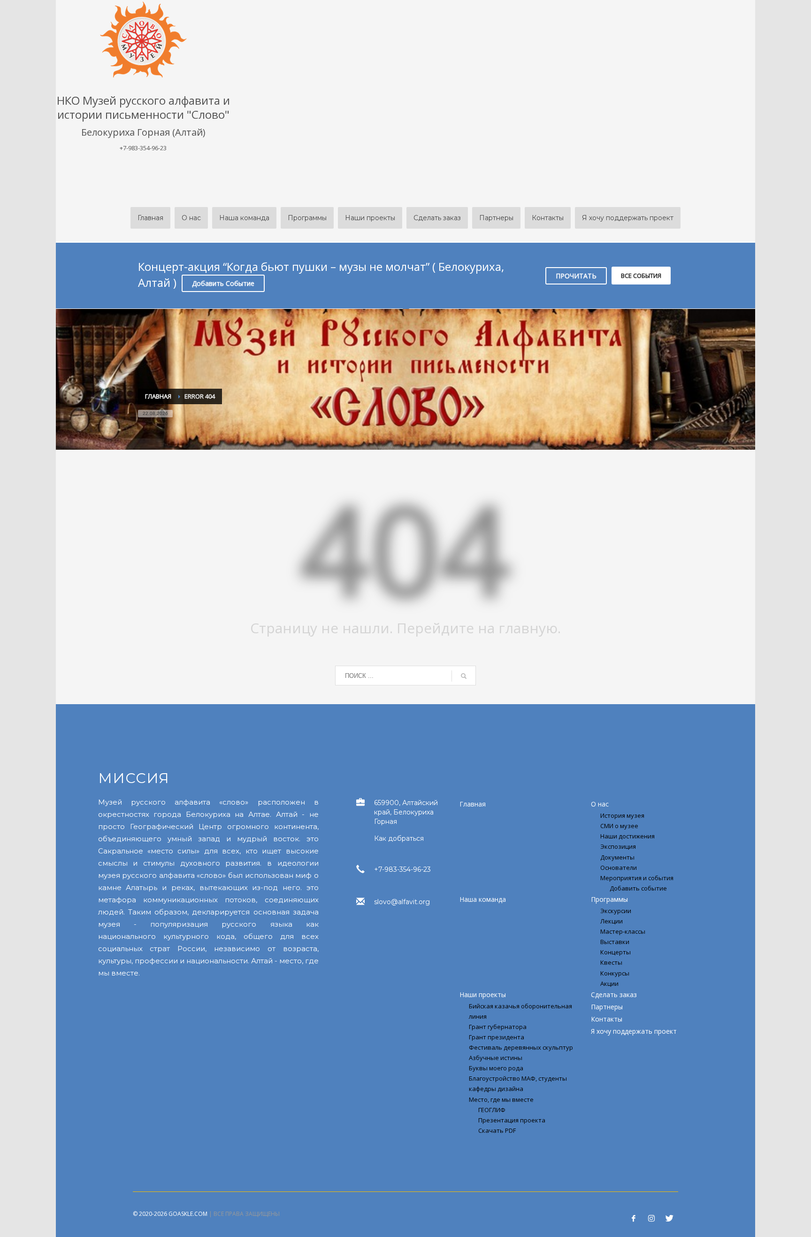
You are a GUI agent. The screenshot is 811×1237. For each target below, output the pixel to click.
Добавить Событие (223, 283)
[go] (463, 676)
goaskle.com (187, 1214)
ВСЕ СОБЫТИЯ (641, 275)
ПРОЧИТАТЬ (576, 275)
